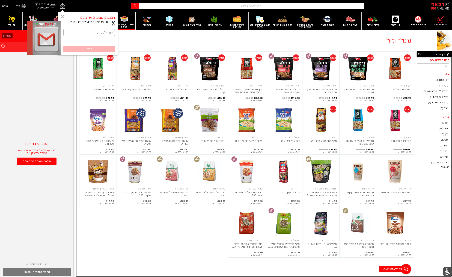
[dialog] (88, 33)
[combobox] (247, 6)
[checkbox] (433, 79)
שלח (89, 49)
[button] (62, 6)
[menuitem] (440, 21)
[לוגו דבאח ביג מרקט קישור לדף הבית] (440, 6)
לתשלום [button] (7, 35)
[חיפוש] (135, 6)
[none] (395, 77)
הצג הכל (445, 167)
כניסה (5, 6)
